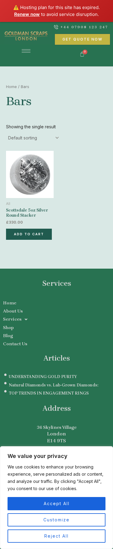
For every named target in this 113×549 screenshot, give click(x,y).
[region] (56, 497)
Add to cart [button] (29, 234)
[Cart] (82, 54)
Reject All (56, 535)
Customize (56, 519)
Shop (8, 327)
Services (12, 319)
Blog (8, 335)
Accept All (57, 503)
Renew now (27, 14)
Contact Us (15, 343)
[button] (56, 319)
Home (11, 86)
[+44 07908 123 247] (56, 27)
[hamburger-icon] (26, 51)
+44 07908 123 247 (84, 27)
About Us (13, 311)
